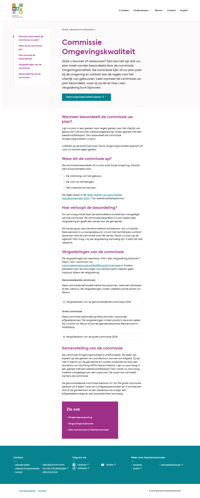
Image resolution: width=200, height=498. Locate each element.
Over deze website (27, 491)
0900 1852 (47, 465)
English (184, 11)
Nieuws (159, 11)
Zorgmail (42, 491)
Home (65, 30)
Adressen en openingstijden (27, 468)
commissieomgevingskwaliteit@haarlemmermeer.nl (92, 266)
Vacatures (137, 465)
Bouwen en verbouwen (82, 30)
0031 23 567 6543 (50, 472)
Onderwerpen (141, 11)
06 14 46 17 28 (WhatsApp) (55, 468)
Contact (171, 11)
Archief (137, 468)
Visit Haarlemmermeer (172, 465)
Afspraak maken (22, 465)
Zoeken (125, 11)
